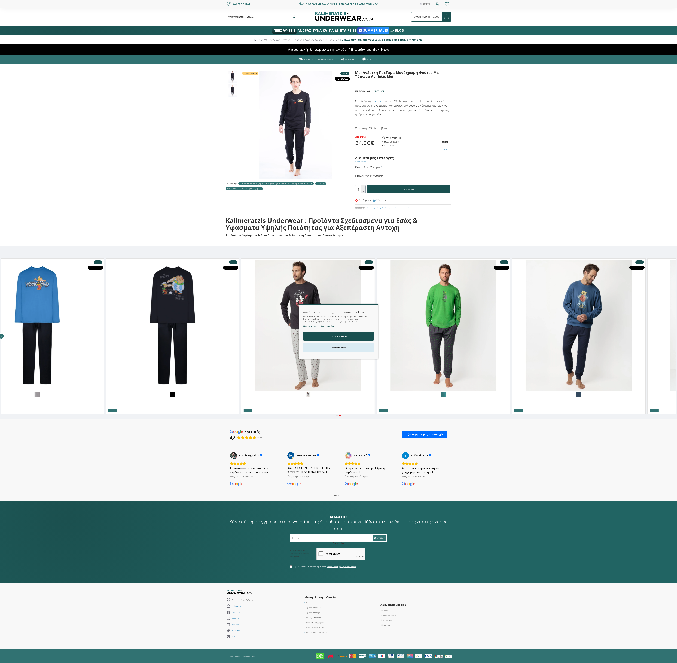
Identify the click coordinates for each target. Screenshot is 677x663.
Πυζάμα (377, 100)
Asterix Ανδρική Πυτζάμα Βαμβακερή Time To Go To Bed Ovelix (29, 399)
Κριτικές (379, 91)
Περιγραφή (362, 91)
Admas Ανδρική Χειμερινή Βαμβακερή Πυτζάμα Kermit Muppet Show (574, 399)
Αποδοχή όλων (338, 336)
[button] (337, 415)
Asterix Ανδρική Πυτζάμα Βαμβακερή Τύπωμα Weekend (162, 399)
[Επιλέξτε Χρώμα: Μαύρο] (338, 394)
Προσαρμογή (338, 347)
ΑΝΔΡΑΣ (263, 39)
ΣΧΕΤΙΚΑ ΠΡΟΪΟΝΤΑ (338, 251)
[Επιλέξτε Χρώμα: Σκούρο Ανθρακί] (474, 394)
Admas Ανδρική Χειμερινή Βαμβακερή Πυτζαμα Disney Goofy (435, 399)
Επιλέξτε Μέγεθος (369, 176)
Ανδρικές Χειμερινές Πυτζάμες (322, 39)
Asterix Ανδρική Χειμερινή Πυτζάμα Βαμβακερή (294, 399)
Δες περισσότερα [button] (241, 476)
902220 (321, 183)
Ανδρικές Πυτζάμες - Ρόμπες (286, 39)
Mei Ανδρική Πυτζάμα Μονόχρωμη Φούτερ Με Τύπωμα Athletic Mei (276, 183)
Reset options (361, 161)
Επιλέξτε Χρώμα (367, 167)
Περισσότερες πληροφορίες (318, 326)
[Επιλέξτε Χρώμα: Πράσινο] (609, 394)
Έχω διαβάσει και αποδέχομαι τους (325, 566)
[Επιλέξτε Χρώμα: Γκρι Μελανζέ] (67, 394)
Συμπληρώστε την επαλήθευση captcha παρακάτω (299, 553)
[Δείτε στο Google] (233, 455)
